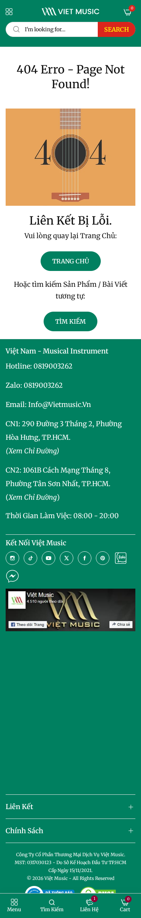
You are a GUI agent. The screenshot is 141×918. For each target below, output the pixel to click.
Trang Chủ (70, 261)
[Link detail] (12, 558)
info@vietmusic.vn (59, 404)
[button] (14, 906)
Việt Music (56, 878)
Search (116, 29)
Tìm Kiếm (70, 321)
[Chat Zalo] (120, 558)
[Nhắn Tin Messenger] (12, 576)
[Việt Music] (70, 11)
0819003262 (53, 366)
